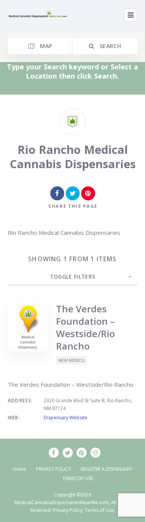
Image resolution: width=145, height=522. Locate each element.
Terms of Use (99, 510)
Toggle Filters (73, 276)
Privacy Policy (67, 510)
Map (45, 46)
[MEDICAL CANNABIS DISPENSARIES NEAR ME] (38, 15)
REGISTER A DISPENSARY (106, 469)
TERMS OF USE (77, 478)
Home (19, 469)
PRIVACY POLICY (53, 469)
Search (109, 46)
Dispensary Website (65, 417)
